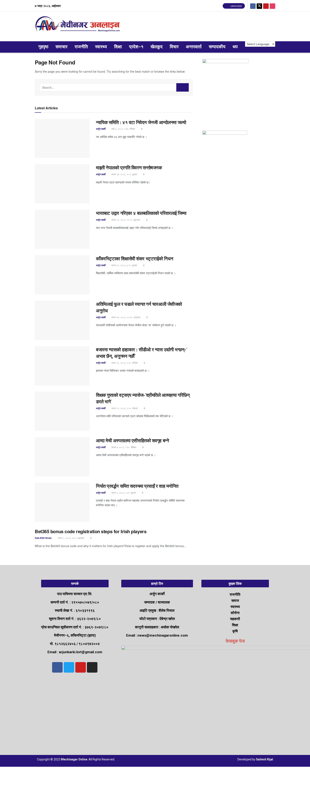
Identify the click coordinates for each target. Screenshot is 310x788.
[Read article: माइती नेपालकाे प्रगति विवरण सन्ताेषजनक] (62, 183)
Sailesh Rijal (43, 538)
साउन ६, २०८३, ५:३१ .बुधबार (123, 492)
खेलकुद (157, 46)
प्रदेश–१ (136, 46)
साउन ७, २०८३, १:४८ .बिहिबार (123, 447)
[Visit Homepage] (78, 26)
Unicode (236, 6)
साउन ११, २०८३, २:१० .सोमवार (124, 408)
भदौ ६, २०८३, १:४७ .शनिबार (123, 128)
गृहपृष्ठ (43, 46)
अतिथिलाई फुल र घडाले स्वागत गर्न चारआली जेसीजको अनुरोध (139, 307)
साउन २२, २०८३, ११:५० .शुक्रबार (125, 219)
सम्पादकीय (217, 46)
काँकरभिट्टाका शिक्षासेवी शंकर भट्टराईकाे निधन (134, 258)
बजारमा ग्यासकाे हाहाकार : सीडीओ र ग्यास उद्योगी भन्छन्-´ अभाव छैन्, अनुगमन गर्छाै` (141, 352)
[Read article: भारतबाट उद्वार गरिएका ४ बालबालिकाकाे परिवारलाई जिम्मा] (62, 229)
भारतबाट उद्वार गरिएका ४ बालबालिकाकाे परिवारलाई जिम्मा (141, 213)
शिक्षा (118, 46)
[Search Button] (182, 87)
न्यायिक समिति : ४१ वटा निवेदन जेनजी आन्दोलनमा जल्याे (141, 122)
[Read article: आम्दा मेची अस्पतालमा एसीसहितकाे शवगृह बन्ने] (62, 456)
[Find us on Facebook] (253, 5)
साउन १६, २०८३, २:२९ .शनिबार (124, 362)
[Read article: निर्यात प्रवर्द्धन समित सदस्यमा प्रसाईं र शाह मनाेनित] (62, 502)
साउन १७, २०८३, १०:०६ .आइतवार (125, 317)
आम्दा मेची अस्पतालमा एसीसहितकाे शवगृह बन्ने (132, 440)
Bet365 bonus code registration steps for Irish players (90, 531)
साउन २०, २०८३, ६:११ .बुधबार (124, 265)
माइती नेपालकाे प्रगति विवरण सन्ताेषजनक (129, 167)
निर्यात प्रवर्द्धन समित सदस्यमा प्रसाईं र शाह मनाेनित (137, 485)
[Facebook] (57, 667)
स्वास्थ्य (101, 46)
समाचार (61, 46)
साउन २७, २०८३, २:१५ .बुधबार (124, 174)
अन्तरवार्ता (194, 46)
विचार (174, 46)
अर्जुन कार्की (100, 128)
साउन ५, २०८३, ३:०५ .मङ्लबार (70, 538)
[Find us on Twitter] (259, 5)
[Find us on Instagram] (272, 5)
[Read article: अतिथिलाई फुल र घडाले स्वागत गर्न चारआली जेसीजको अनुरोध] (62, 320)
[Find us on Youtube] (266, 5)
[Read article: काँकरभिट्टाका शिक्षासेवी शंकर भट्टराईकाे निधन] (62, 274)
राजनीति (81, 46)
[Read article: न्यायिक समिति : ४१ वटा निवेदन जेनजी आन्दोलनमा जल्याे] (62, 138)
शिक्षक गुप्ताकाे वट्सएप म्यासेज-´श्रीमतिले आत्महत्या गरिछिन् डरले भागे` (143, 398)
